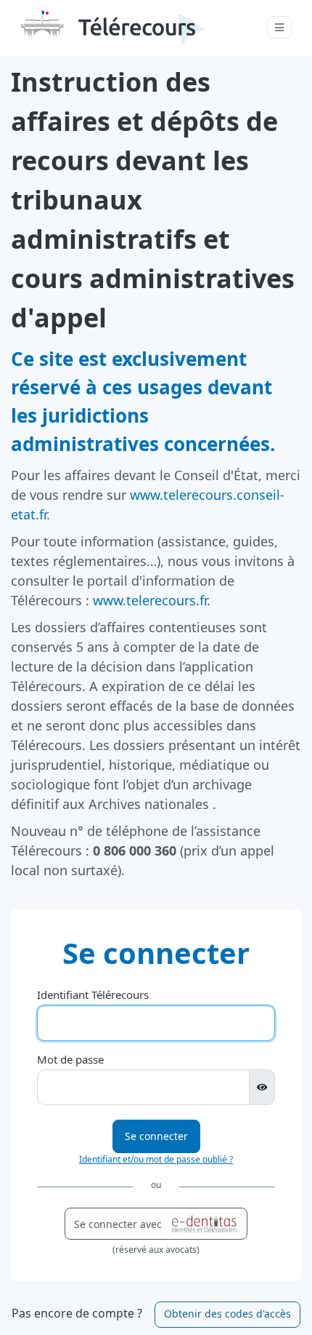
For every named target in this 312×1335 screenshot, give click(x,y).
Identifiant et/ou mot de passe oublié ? (156, 1159)
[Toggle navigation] (279, 27)
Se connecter (156, 1136)
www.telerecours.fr (150, 600)
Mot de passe (70, 1059)
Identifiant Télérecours (93, 994)
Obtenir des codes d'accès (227, 1313)
